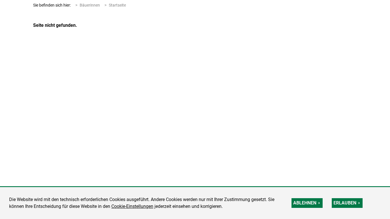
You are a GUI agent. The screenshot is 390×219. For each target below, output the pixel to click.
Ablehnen (304, 203)
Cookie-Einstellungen (132, 206)
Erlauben (344, 203)
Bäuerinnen (90, 5)
